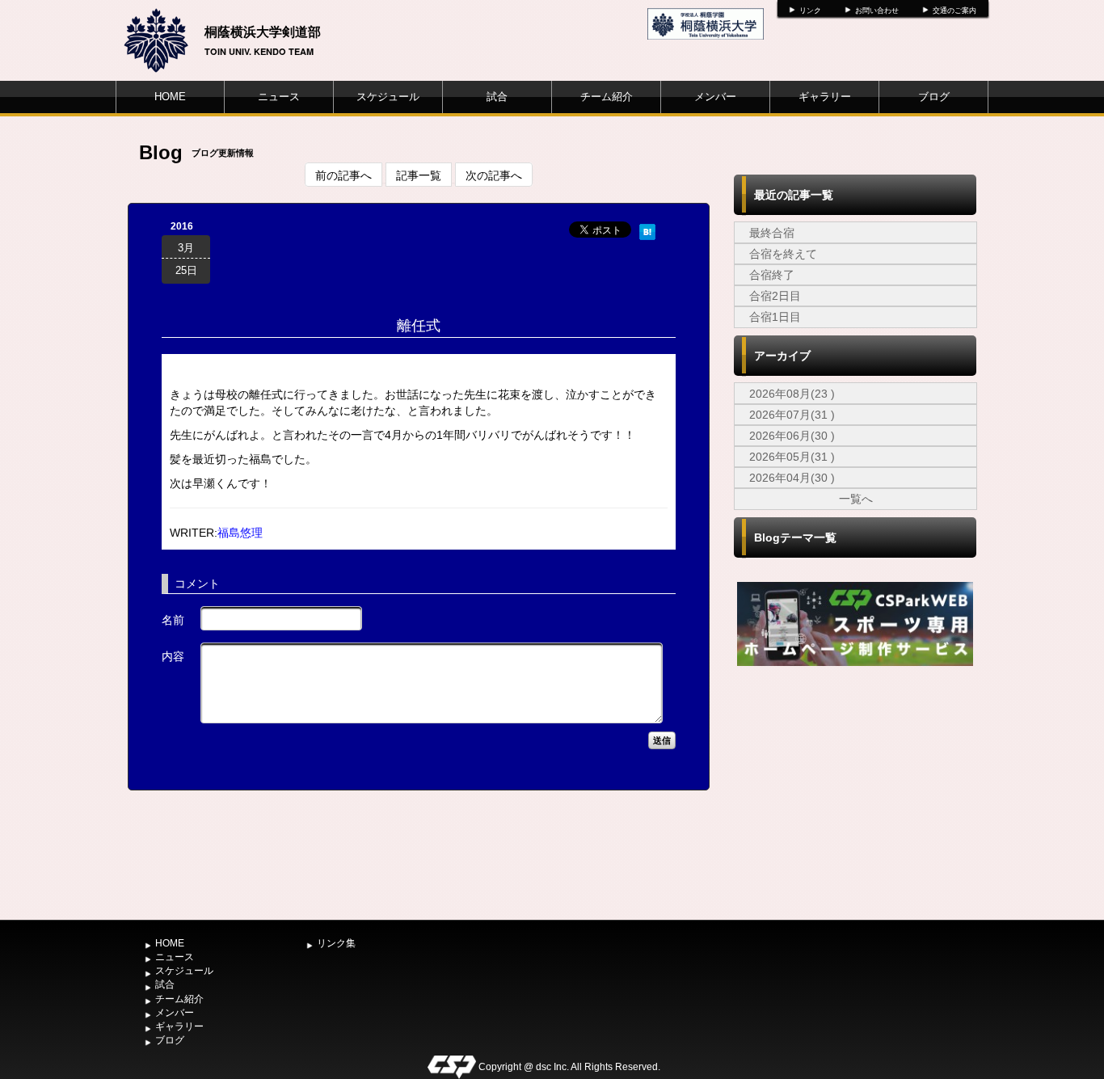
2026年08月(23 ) (792, 393)
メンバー (715, 97)
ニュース (279, 97)
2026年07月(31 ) (792, 414)
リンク (810, 10)
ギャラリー (825, 97)
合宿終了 (771, 274)
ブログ (934, 97)
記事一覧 (418, 174)
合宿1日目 (775, 316)
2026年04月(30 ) (792, 477)
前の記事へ (343, 174)
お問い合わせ (877, 10)
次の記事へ (494, 174)
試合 (497, 97)
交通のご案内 (954, 10)
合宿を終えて (783, 253)
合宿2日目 (775, 295)
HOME (170, 97)
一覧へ (856, 498)
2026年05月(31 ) (792, 456)
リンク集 (336, 943)
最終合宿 (771, 232)
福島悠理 (240, 532)
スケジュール (387, 97)
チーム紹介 (606, 97)
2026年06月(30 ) (792, 435)
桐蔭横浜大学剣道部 (262, 31)
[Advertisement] (855, 791)
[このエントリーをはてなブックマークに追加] (647, 229)
